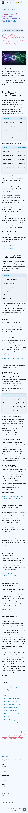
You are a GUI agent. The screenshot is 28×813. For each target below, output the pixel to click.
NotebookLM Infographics (9, 576)
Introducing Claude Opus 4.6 (12, 687)
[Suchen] (10, 2)
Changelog (6, 609)
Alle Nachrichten (5, 777)
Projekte (3, 786)
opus (18, 34)
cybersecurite (6, 43)
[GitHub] (3, 802)
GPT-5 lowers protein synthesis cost (14, 714)
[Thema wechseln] (13, 2)
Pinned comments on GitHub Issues (14, 723)
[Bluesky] (12, 802)
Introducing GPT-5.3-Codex (11, 698)
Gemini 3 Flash (7, 574)
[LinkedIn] (9, 802)
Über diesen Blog (5, 793)
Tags (3, 769)
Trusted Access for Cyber (11, 710)
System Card (19, 358)
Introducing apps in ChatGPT (12, 707)
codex (15, 37)
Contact (3, 795)
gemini (20, 37)
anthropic (5, 34)
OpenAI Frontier (8, 496)
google (4, 40)
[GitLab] (6, 802)
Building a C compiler (12, 248)
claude (12, 34)
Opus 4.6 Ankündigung (10, 246)
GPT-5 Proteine (16, 498)
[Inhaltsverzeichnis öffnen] (24, 809)
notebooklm (12, 40)
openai (4, 37)
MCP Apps (17, 496)
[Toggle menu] (25, 2)
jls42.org (5, 756)
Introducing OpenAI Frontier (12, 704)
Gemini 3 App (17, 574)
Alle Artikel (4, 766)
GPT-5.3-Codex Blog (9, 358)
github (20, 40)
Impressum (14, 810)
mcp (14, 43)
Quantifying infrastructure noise (13, 690)
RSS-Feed (4, 771)
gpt (10, 37)
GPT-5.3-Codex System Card (12, 701)
